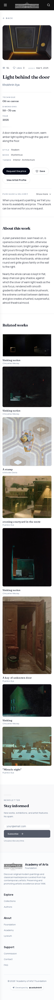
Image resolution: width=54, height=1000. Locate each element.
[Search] (48, 5)
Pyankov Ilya (8, 525)
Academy (9, 930)
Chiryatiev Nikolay (11, 363)
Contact (8, 959)
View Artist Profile (16, 179)
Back (9, 18)
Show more (42, 193)
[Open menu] (5, 5)
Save (42, 171)
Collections (10, 900)
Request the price (16, 171)
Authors (8, 906)
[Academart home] (27, 5)
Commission (10, 953)
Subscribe (13, 833)
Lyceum (8, 935)
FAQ (6, 964)
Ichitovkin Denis (10, 472)
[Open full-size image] (27, 42)
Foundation (10, 924)
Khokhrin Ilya (11, 85)
